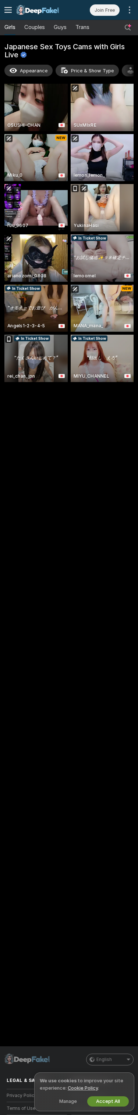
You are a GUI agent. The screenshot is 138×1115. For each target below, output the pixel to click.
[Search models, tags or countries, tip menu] (127, 27)
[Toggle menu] (8, 10)
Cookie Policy (83, 1088)
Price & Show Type (92, 70)
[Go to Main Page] (42, 10)
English (104, 1059)
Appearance (33, 70)
